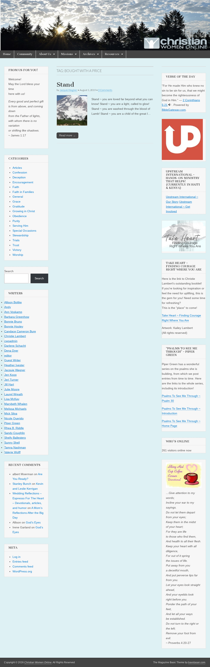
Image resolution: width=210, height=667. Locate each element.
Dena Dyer (11, 350)
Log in (17, 556)
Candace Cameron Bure (20, 331)
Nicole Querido (14, 418)
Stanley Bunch (22, 483)
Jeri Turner (11, 379)
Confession (20, 172)
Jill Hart (9, 384)
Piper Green (12, 423)
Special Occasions (24, 230)
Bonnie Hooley (13, 326)
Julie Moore (11, 389)
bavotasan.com (196, 662)
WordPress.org (22, 571)
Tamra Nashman (15, 447)
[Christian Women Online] (105, 25)
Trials (16, 240)
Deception (19, 177)
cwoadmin (10, 341)
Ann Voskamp (13, 312)
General (18, 196)
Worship (18, 254)
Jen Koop (10, 374)
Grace (17, 201)
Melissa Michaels (15, 408)
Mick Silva (10, 413)
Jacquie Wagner (68, 90)
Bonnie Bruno (13, 321)
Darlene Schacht (15, 345)
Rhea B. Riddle (14, 428)
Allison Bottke (13, 302)
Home (7, 54)
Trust (16, 245)
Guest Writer (12, 360)
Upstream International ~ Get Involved (179, 206)
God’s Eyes (33, 522)
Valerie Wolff (12, 452)
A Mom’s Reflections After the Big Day (28, 512)
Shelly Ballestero (15, 437)
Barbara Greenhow (16, 316)
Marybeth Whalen (15, 403)
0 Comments (105, 90)
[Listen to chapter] (169, 104)
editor (8, 355)
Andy (7, 307)
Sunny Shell (12, 442)
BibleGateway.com (174, 109)
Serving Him (20, 225)
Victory (17, 249)
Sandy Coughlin (14, 433)
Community (25, 54)
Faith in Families (23, 192)
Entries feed (20, 561)
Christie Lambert (15, 336)
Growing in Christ (24, 211)
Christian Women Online (38, 662)
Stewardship (21, 235)
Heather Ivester (14, 365)
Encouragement (23, 182)
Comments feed (23, 566)
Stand (65, 84)
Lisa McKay (11, 399)
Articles (17, 167)
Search (9, 271)
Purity (16, 221)
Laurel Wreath (13, 394)
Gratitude (19, 206)
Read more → (67, 135)
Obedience (20, 216)
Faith (16, 187)
